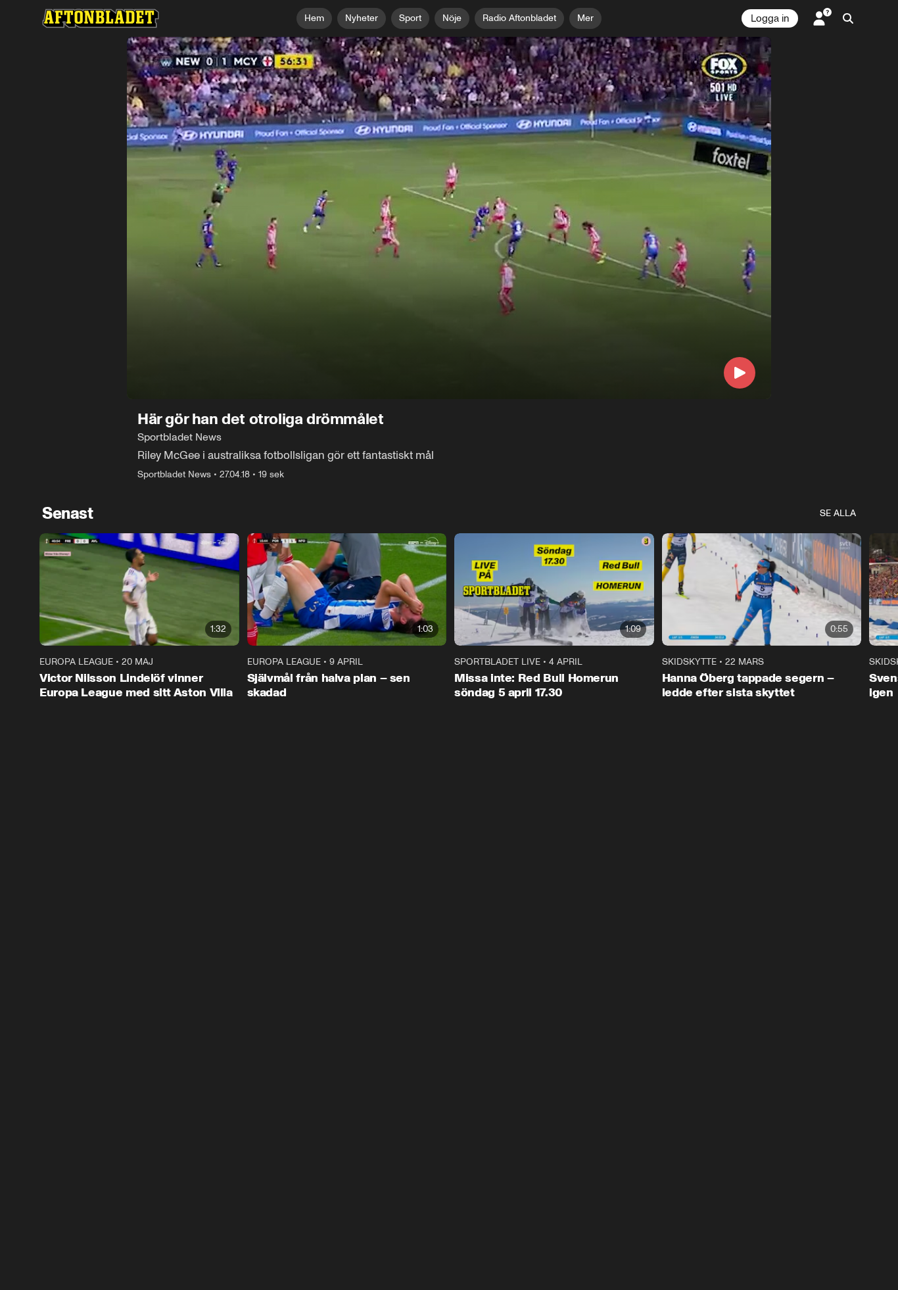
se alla (838, 513)
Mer (585, 18)
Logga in (770, 18)
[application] (449, 218)
